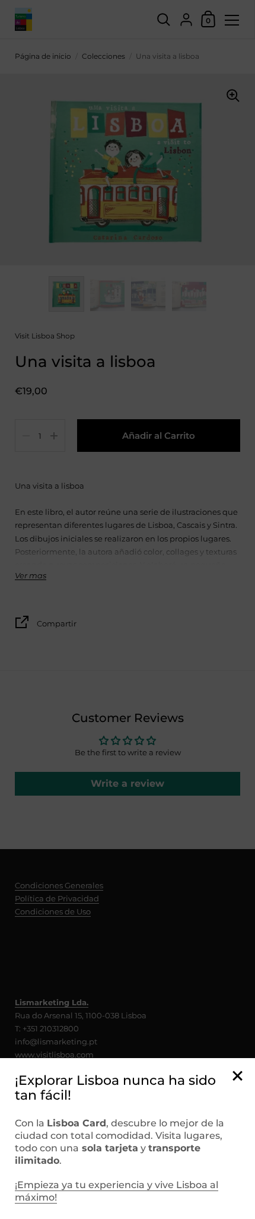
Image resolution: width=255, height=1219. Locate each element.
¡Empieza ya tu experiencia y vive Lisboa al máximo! (116, 1191)
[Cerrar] (237, 1076)
